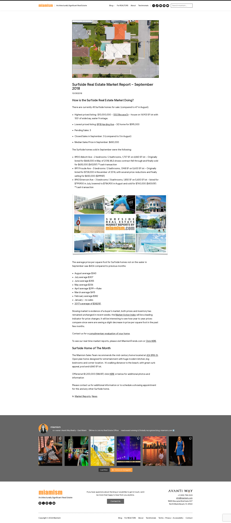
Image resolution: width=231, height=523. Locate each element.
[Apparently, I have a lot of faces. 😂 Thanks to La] (50, 451)
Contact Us (115, 501)
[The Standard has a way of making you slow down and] (102, 451)
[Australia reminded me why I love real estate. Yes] (180, 451)
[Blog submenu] (113, 5)
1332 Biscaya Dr (121, 114)
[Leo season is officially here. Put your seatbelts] (155, 451)
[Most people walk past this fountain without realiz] (128, 451)
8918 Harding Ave (105, 124)
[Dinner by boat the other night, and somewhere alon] (76, 451)
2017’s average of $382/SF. (88, 303)
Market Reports (83, 396)
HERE (111, 374)
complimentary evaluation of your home (109, 333)
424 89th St (152, 355)
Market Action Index (126, 315)
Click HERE (151, 341)
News (94, 396)
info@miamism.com (184, 498)
